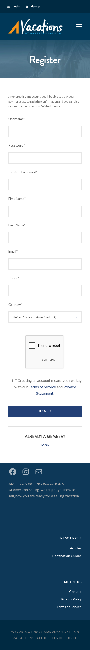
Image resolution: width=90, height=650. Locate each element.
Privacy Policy (71, 599)
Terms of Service (42, 386)
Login (45, 445)
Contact (75, 591)
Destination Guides (67, 556)
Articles (76, 548)
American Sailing (26, 490)
